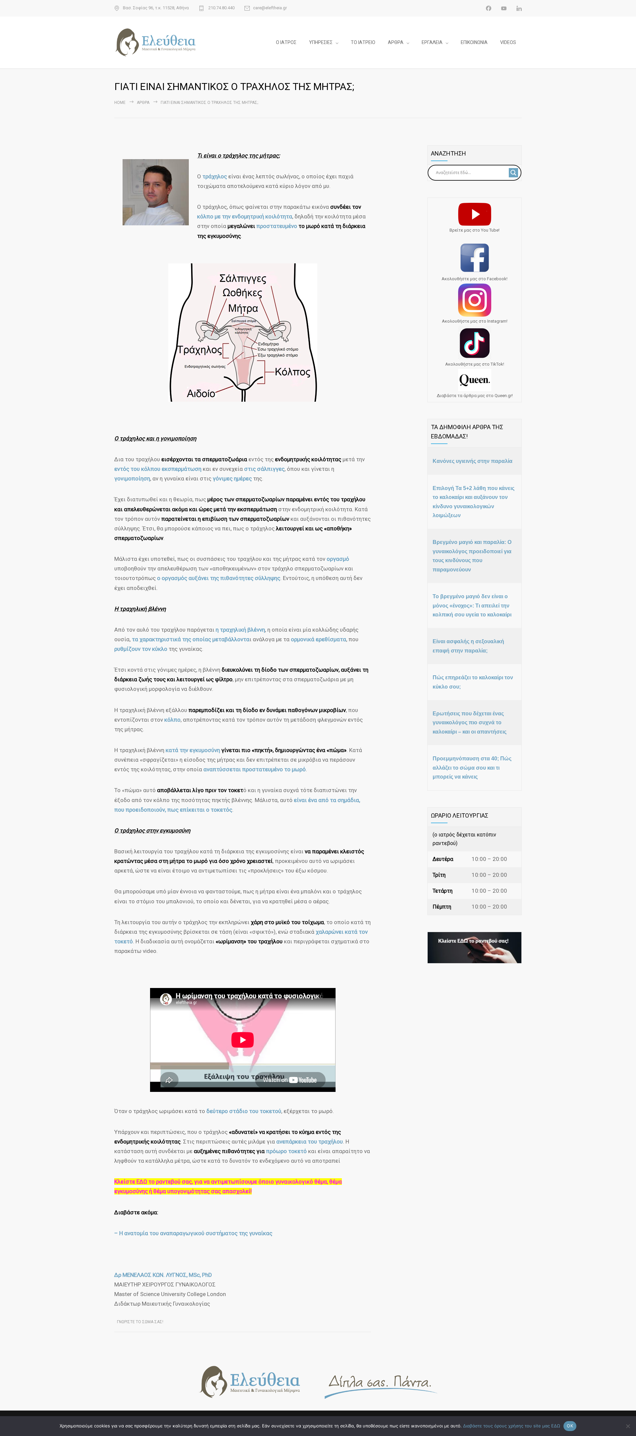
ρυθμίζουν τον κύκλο (140, 649)
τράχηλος (215, 176)
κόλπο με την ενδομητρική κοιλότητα (244, 216)
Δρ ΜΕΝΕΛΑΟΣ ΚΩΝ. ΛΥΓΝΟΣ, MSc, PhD (163, 1275)
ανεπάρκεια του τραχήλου (309, 1141)
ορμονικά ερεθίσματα (318, 639)
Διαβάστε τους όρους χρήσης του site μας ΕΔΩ (511, 1425)
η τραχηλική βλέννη (240, 629)
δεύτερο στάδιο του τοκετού (243, 1111)
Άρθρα (143, 102)
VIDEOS (508, 42)
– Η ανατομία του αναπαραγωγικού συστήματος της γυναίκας (193, 1233)
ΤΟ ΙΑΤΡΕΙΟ (363, 42)
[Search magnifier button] (513, 172)
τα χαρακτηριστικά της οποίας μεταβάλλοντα (190, 639)
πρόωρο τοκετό (286, 1151)
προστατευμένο (277, 226)
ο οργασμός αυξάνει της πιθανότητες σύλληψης (218, 578)
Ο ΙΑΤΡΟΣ (286, 42)
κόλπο (172, 719)
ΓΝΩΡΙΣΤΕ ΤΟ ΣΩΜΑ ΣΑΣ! (140, 1322)
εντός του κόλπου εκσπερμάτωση (157, 469)
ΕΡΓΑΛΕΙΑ (432, 42)
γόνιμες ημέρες (232, 478)
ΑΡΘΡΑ (395, 42)
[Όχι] (627, 1426)
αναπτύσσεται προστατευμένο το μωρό (254, 769)
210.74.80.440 (221, 8)
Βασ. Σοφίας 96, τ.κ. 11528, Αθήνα (156, 8)
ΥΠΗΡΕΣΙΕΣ (321, 42)
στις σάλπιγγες (264, 469)
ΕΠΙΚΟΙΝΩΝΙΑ (474, 42)
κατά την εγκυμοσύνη (193, 750)
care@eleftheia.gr (270, 8)
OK (570, 1425)
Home (120, 102)
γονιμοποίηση (132, 478)
